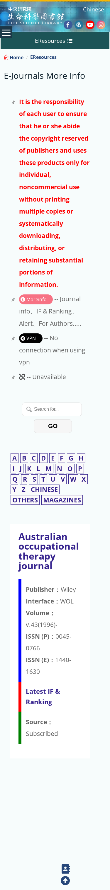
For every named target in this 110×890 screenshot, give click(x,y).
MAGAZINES (62, 499)
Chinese (93, 9)
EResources (43, 57)
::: (105, 56)
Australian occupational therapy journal (48, 551)
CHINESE (44, 489)
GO (52, 425)
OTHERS (25, 499)
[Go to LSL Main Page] (43, 16)
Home (16, 57)
